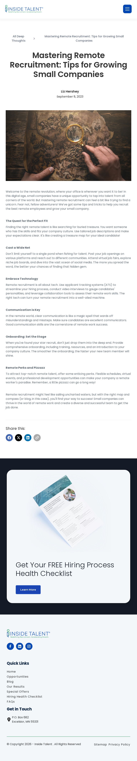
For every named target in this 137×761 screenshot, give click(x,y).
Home (11, 672)
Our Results (16, 687)
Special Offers (18, 692)
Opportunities (18, 677)
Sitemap (100, 744)
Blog (10, 682)
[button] (126, 9)
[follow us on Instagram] (28, 646)
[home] (24, 9)
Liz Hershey (70, 91)
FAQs (11, 702)
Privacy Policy (119, 744)
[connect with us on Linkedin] (19, 646)
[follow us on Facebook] (10, 646)
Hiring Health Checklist (24, 697)
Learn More (28, 589)
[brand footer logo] (28, 634)
